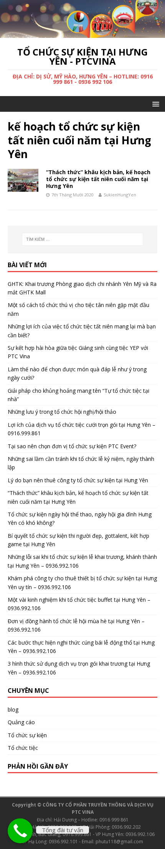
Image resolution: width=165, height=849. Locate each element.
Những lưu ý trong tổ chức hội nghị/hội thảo (62, 411)
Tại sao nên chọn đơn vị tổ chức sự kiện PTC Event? (72, 446)
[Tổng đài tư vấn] (20, 830)
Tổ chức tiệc (23, 747)
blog (13, 709)
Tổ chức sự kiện (27, 735)
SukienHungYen (120, 195)
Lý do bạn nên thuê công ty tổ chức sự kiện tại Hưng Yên (78, 480)
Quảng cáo (21, 722)
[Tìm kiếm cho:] (82, 239)
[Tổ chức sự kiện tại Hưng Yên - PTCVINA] (82, 33)
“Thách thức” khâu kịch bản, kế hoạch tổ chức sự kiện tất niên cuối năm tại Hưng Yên (98, 178)
